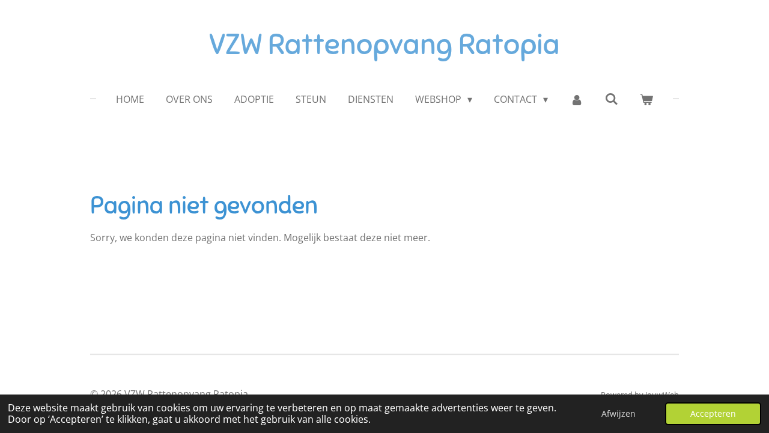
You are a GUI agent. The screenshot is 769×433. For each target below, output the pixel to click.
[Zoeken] (611, 98)
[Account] (576, 99)
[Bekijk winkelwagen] (646, 99)
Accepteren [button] (713, 413)
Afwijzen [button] (618, 413)
